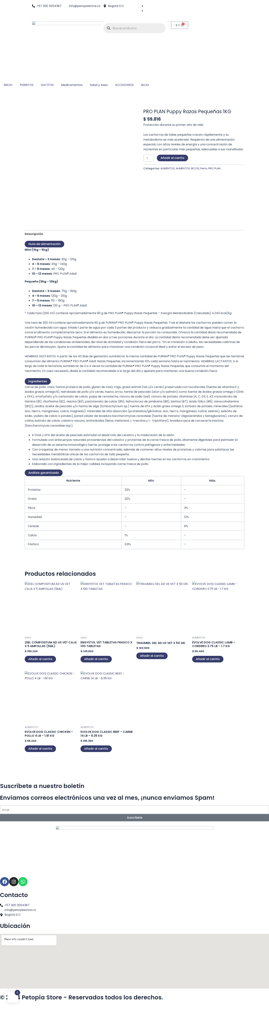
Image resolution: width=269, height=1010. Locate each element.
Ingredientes (37, 381)
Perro (203, 168)
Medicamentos (72, 85)
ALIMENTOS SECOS (187, 168)
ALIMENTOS (167, 168)
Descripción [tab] (34, 234)
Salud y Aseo (99, 85)
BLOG (145, 85)
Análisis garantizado (43, 473)
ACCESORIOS (124, 85)
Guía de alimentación (44, 244)
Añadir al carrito (172, 158)
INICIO (8, 85)
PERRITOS (26, 85)
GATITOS (47, 85)
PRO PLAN (214, 168)
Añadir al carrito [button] (40, 659)
